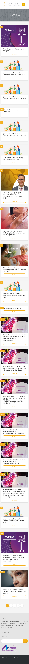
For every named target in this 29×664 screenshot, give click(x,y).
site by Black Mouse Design (8, 659)
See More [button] (14, 54)
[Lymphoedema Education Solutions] (12, 4)
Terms (25, 657)
